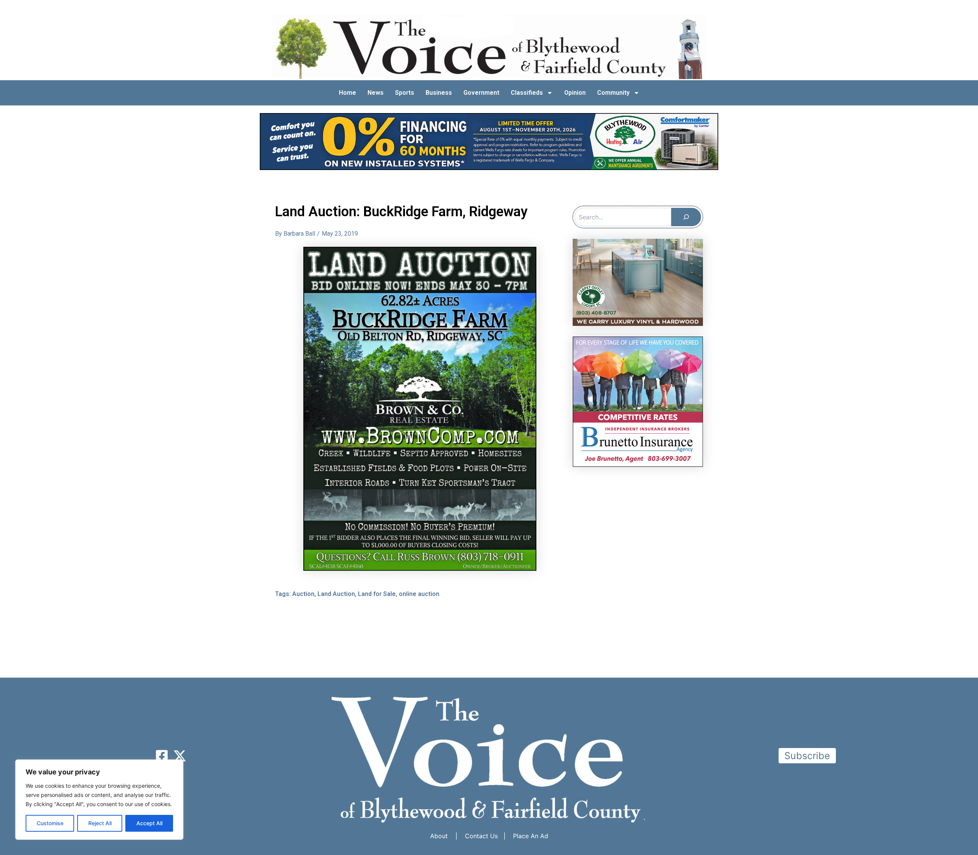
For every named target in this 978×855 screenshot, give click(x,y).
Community (613, 92)
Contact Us (481, 836)
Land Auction (336, 594)
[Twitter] (179, 756)
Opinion (575, 92)
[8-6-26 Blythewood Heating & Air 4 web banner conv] (489, 141)
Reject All (100, 823)
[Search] (686, 217)
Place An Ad (530, 836)
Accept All (149, 823)
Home (347, 92)
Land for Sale (377, 594)
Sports (404, 92)
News (376, 92)
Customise (50, 823)
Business (439, 92)
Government (481, 92)
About (439, 836)
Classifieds (527, 92)
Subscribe (807, 755)
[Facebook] (161, 756)
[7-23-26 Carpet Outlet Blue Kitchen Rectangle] (638, 281)
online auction (419, 594)
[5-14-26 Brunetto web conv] (638, 401)
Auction (303, 594)
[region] (99, 799)
